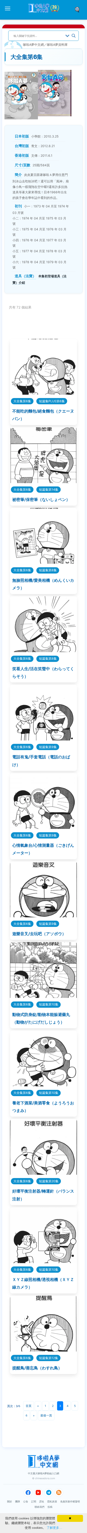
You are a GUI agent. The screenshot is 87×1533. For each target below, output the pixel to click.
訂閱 (33, 1501)
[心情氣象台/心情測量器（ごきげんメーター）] (43, 827)
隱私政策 (52, 1501)
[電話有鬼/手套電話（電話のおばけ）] (43, 739)
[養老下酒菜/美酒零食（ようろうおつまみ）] (43, 1084)
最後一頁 (46, 1415)
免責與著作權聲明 (70, 1501)
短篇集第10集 (48, 1004)
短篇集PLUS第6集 (52, 401)
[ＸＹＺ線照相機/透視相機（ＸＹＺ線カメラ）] (43, 1261)
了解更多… (54, 1527)
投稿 (50, 1506)
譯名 (41, 1501)
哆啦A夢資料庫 (57, 44)
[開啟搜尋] (79, 9)
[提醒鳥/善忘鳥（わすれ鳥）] (43, 1350)
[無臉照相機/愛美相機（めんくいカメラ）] (43, 562)
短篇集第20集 (48, 1181)
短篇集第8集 (48, 570)
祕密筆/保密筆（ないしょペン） (41, 499)
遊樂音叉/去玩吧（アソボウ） (39, 933)
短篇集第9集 (48, 747)
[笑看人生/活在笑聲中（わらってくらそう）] (43, 650)
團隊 (17, 1501)
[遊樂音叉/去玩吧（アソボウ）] (43, 916)
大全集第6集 (22, 401)
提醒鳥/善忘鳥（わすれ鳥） (37, 1368)
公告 (25, 1501)
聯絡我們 (39, 1506)
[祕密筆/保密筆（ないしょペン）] (43, 481)
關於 (9, 1501)
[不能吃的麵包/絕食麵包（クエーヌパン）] (43, 393)
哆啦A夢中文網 (33, 44)
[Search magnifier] (73, 36)
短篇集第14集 (48, 489)
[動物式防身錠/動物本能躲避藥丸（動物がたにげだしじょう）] (43, 996)
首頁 (28, 1406)
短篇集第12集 (48, 1358)
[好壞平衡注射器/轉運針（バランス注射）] (43, 1173)
